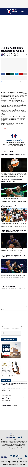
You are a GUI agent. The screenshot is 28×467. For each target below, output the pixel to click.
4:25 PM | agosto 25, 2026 (7, 395)
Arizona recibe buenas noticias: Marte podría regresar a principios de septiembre (14, 384)
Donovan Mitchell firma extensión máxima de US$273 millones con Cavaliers (13, 256)
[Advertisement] (14, 30)
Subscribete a (15, 129)
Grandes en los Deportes (11, 54)
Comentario (4, 293)
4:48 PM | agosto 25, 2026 (7, 385)
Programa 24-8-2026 (6, 405)
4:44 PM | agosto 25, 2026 (7, 390)
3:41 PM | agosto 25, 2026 (7, 400)
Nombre (3, 309)
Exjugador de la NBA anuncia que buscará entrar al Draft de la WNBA (12, 180)
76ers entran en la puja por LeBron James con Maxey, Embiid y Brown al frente (13, 230)
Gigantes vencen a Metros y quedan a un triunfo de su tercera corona (14, 205)
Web (2, 321)
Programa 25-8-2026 (6, 402)
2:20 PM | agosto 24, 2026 (16, 405)
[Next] (15, 281)
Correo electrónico (5, 315)
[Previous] (13, 281)
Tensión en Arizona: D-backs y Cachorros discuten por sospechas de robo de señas (14, 388)
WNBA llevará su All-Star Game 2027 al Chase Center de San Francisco (13, 155)
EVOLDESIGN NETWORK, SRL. (17, 464)
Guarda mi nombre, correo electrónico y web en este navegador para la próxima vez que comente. (14, 327)
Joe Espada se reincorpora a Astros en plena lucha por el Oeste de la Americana (14, 398)
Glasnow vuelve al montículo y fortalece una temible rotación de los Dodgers (13, 393)
